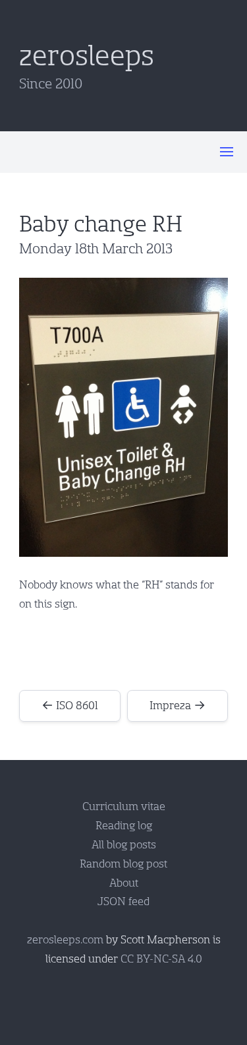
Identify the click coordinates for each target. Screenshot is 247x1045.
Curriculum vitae (123, 806)
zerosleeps (86, 56)
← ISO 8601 (69, 705)
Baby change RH (100, 224)
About (123, 883)
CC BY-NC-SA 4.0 (161, 959)
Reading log (124, 825)
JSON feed (123, 901)
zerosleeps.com (65, 940)
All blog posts (124, 845)
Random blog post (123, 864)
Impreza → (178, 705)
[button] (226, 152)
